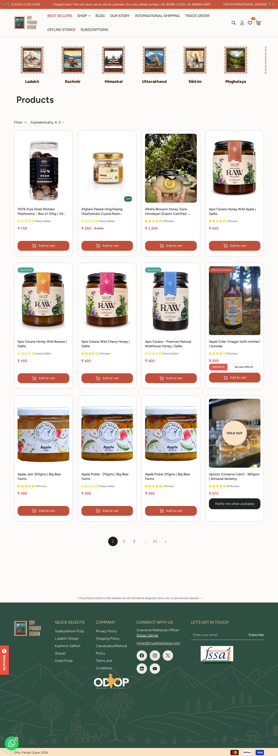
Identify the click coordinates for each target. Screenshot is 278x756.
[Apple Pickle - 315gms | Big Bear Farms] (107, 433)
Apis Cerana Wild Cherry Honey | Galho (105, 344)
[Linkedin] (142, 668)
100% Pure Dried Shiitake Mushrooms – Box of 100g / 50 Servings (40, 211)
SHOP (82, 15)
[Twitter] (168, 655)
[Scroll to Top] (270, 732)
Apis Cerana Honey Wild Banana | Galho (42, 344)
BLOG (100, 15)
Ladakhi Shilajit (66, 638)
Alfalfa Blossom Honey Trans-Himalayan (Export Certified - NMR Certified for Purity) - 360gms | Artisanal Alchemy (167, 211)
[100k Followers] (155, 655)
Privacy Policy (106, 631)
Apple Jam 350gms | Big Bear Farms (39, 476)
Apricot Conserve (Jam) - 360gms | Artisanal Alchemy (234, 476)
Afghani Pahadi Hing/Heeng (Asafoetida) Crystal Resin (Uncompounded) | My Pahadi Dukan (103, 211)
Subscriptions (94, 29)
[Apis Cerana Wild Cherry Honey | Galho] (107, 300)
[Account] (242, 23)
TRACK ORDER (197, 15)
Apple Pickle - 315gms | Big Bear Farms (105, 476)
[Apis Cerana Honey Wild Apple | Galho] (235, 168)
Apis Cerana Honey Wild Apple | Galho (232, 211)
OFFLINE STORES (61, 29)
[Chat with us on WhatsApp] (11, 743)
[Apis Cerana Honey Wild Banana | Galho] (43, 300)
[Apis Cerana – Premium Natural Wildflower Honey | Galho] (171, 300)
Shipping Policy (108, 638)
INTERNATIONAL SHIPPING (157, 15)
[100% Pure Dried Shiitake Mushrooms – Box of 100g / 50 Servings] (43, 168)
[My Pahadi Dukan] (27, 22)
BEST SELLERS (59, 15)
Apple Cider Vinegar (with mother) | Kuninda (234, 344)
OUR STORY (120, 15)
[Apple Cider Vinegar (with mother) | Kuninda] (235, 300)
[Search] (233, 23)
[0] (258, 22)
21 (155, 541)
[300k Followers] (142, 655)
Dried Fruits (64, 660)
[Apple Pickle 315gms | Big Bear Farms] (171, 433)
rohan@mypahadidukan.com (158, 643)
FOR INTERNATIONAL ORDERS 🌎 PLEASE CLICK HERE (237, 4)
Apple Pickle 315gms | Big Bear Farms (167, 476)
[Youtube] (155, 668)
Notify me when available (234, 503)
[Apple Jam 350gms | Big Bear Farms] (43, 433)
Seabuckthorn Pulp (69, 631)
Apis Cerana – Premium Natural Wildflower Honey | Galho (168, 344)
